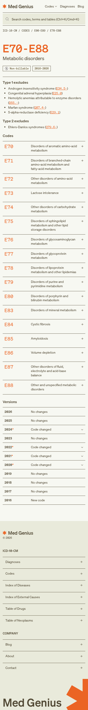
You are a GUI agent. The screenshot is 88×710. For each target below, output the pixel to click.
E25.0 (57, 93)
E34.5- (61, 88)
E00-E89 (39, 30)
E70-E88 (55, 30)
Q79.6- (51, 127)
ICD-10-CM (10, 30)
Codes (26, 30)
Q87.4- (39, 107)
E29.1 (54, 112)
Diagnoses (67, 6)
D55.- (13, 102)
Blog (81, 6)
